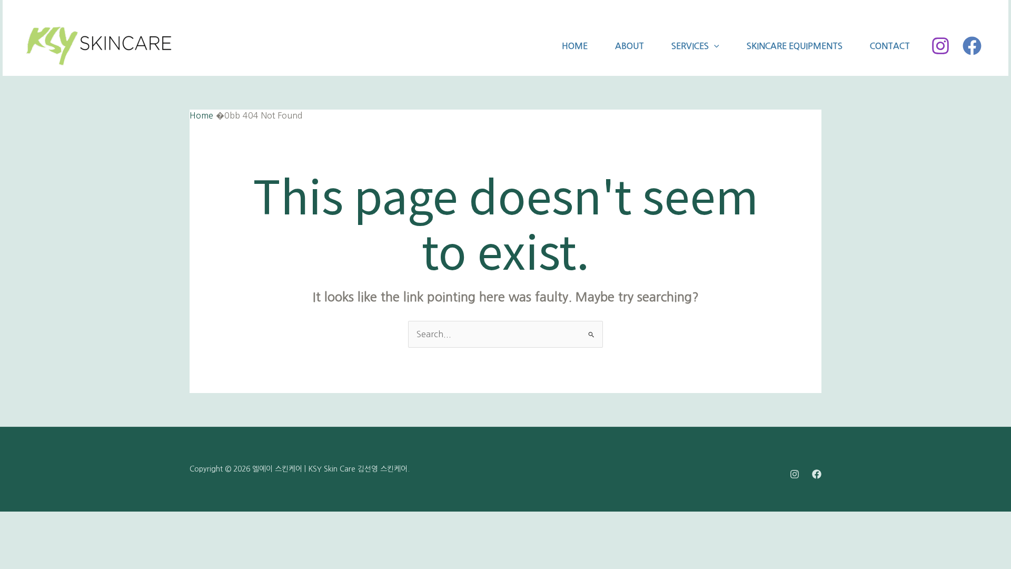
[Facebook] (972, 45)
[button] (714, 46)
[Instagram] (940, 45)
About (629, 46)
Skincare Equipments (795, 46)
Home (575, 46)
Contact (890, 46)
